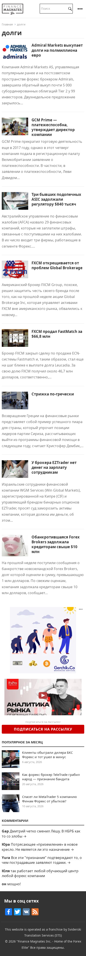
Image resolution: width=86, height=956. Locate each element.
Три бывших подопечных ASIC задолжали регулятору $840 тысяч (56, 199)
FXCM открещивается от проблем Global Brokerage (57, 265)
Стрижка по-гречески (53, 394)
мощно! (14, 884)
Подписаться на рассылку (43, 729)
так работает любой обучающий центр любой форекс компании (40, 873)
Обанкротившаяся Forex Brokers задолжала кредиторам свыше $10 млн (56, 544)
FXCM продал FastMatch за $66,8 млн (57, 334)
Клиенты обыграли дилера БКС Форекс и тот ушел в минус (47, 754)
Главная (7, 24)
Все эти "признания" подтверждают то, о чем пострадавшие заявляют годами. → (42, 860)
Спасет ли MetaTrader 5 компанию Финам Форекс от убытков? (49, 798)
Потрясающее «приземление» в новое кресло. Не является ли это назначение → (40, 847)
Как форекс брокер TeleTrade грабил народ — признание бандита (51, 776)
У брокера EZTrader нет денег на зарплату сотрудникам (54, 467)
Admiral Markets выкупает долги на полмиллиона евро (57, 50)
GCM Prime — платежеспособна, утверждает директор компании (53, 127)
